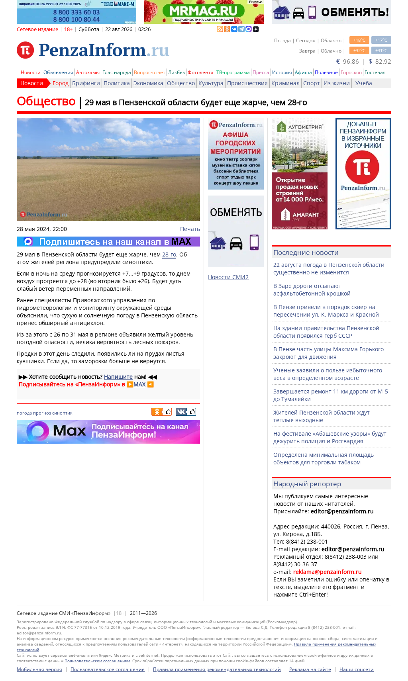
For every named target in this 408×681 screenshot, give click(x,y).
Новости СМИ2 (228, 277)
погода (24, 413)
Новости (31, 72)
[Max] (108, 242)
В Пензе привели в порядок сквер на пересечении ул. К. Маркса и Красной (326, 310)
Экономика (148, 83)
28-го (169, 254)
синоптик (62, 413)
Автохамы (88, 72)
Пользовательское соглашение (108, 669)
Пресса (261, 72)
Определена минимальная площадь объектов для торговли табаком (323, 458)
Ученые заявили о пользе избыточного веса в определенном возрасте (327, 374)
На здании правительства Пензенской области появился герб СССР (326, 331)
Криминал (285, 83)
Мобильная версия (39, 669)
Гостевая (375, 72)
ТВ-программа (233, 72)
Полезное (326, 72)
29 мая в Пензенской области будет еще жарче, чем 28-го (196, 102)
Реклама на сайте (310, 669)
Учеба (363, 83)
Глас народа (116, 72)
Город (61, 83)
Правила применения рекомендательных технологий (217, 669)
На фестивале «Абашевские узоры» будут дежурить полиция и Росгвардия (329, 437)
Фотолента (201, 72)
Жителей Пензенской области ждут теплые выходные (321, 416)
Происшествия (247, 83)
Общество (181, 83)
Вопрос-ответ (149, 72)
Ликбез (176, 72)
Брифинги (86, 83)
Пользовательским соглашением (97, 660)
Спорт (311, 83)
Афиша (303, 72)
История (282, 72)
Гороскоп (351, 72)
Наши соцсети (356, 669)
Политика (117, 83)
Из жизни (337, 83)
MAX (139, 384)
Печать (190, 229)
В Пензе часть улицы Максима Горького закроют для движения (328, 352)
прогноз (42, 413)
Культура (211, 83)
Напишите (118, 376)
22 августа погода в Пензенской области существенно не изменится (328, 268)
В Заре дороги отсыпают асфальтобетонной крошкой (312, 289)
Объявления (58, 72)
